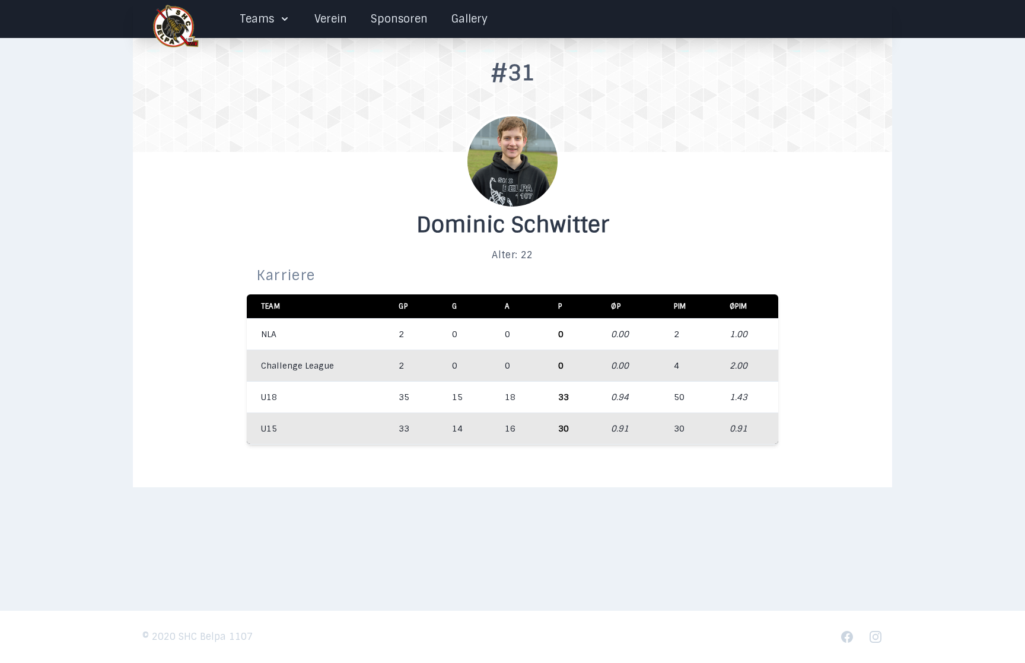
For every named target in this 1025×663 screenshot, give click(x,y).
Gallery (469, 19)
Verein (330, 19)
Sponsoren (399, 19)
